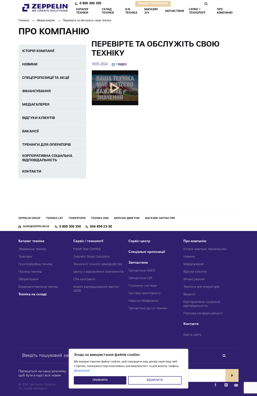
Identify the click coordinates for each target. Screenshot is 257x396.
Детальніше (82, 371)
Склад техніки (108, 11)
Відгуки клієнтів (195, 271)
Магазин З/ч (151, 11)
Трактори (25, 256)
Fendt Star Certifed (87, 249)
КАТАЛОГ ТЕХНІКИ (82, 11)
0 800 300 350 (90, 3)
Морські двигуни (126, 218)
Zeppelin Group (29, 218)
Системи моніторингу (144, 293)
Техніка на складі (32, 294)
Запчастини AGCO (141, 270)
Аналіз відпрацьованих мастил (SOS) (96, 288)
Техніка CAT (54, 218)
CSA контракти (84, 279)
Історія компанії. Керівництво (205, 249)
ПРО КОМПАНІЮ (225, 11)
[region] (128, 368)
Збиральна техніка (32, 249)
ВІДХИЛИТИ (155, 380)
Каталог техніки (31, 241)
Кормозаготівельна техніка (38, 287)
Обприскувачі (28, 279)
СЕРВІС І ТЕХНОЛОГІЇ (197, 11)
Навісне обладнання (143, 300)
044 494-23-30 (101, 227)
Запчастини (138, 263)
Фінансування (194, 279)
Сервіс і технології (88, 241)
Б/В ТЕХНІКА (131, 11)
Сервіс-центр (139, 241)
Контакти (191, 324)
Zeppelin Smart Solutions (91, 256)
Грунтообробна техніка (35, 264)
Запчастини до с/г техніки (147, 308)
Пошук (206, 3)
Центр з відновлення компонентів (98, 271)
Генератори (77, 218)
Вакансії (189, 294)
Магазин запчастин (160, 218)
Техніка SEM (100, 218)
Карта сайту (192, 334)
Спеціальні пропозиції (146, 252)
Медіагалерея (46, 20)
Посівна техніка (30, 271)
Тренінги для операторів (201, 287)
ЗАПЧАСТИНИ (174, 11)
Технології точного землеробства (97, 264)
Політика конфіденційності (203, 313)
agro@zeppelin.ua (36, 227)
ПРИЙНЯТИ (100, 380)
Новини (189, 256)
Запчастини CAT (140, 278)
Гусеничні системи (142, 285)
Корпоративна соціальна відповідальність (201, 304)
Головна (23, 20)
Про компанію (194, 241)
